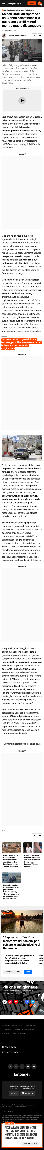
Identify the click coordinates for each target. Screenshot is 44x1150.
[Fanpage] (22, 1075)
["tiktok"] (4, 1002)
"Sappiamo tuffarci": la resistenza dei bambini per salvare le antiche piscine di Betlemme (21, 943)
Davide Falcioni (20, 36)
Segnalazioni (17, 1025)
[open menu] (3, 3)
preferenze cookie (20, 1033)
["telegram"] (33, 1002)
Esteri (4, 830)
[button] (40, 35)
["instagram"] (10, 1002)
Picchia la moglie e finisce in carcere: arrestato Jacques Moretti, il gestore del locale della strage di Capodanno (21, 1133)
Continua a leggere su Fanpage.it (22, 743)
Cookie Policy (7, 1029)
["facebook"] (27, 1002)
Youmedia (5, 1025)
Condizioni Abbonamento (24, 1029)
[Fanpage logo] (14, 3)
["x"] (21, 1002)
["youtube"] (16, 1002)
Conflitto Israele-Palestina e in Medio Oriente (19, 10)
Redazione (6, 1033)
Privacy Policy (30, 1025)
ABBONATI (32, 3)
